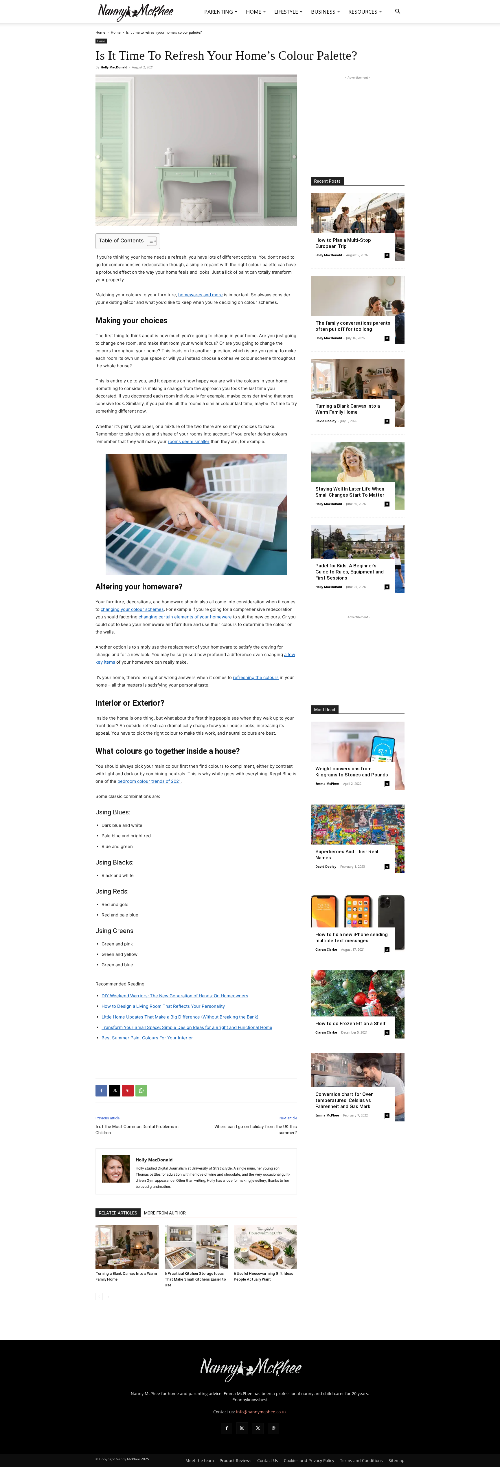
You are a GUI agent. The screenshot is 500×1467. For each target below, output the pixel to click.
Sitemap (397, 1460)
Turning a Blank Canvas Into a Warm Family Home (347, 409)
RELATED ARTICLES (118, 1213)
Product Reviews (235, 1460)
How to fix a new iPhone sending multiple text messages (351, 937)
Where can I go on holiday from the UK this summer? (255, 1129)
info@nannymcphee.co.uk (261, 1412)
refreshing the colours (256, 677)
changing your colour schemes (132, 609)
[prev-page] (99, 1296)
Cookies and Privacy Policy (309, 1460)
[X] (114, 1090)
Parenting (218, 11)
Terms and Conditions (361, 1460)
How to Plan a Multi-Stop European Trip (343, 243)
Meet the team (199, 1460)
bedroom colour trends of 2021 (149, 781)
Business (323, 11)
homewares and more (200, 294)
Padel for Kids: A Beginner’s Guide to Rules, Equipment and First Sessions (349, 572)
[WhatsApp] (141, 1090)
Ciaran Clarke (326, 949)
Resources (362, 11)
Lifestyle (286, 11)
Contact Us (267, 1460)
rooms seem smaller (188, 441)
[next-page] (108, 1296)
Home (253, 11)
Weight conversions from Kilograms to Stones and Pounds (351, 772)
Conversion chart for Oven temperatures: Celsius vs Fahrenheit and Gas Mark (344, 1100)
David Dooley (325, 421)
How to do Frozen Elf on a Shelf (350, 1023)
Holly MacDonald (114, 67)
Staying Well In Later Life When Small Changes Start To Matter (349, 492)
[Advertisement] (196, 1059)
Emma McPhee (327, 783)
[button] (398, 12)
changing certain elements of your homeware (185, 617)
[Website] (273, 1428)
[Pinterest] (128, 1090)
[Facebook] (101, 1090)
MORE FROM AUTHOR (165, 1213)
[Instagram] (242, 1428)
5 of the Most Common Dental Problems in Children (137, 1129)
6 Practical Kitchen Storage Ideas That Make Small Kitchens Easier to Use (195, 1279)
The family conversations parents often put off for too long (352, 326)
